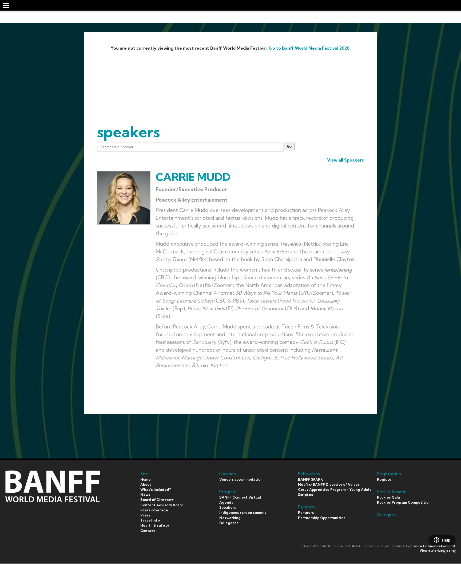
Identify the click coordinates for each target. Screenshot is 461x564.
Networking (230, 518)
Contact (147, 530)
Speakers (227, 507)
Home (145, 479)
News (145, 494)
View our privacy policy (438, 551)
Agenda (226, 502)
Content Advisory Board (162, 505)
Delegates (229, 523)
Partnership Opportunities (321, 518)
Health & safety (154, 525)
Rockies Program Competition (404, 502)
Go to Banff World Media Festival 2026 (309, 48)
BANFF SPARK (310, 479)
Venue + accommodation (241, 479)
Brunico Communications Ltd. (433, 546)
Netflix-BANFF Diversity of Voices (329, 484)
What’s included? (155, 489)
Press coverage (154, 510)
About (145, 484)
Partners (306, 512)
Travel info (150, 520)
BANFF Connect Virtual (240, 497)
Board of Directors (157, 500)
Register (385, 479)
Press (145, 515)
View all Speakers (345, 160)
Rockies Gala (388, 497)
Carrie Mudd (193, 176)
